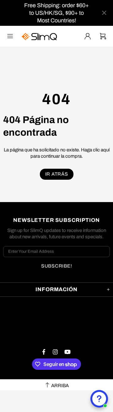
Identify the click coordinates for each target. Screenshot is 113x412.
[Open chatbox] (99, 399)
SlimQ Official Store (40, 36)
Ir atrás (56, 174)
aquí (105, 149)
